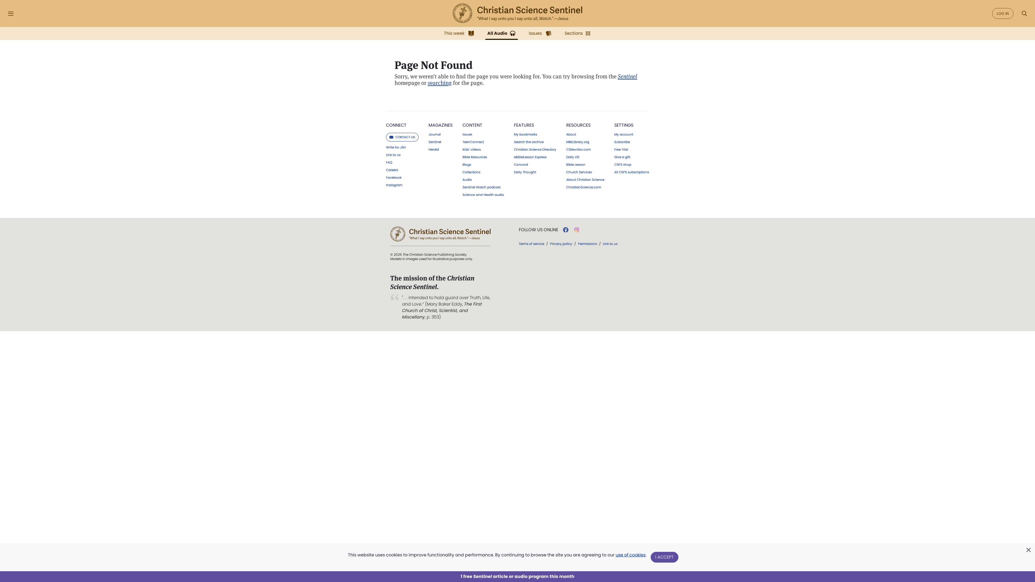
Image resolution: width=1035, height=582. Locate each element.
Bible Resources (475, 157)
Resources (578, 125)
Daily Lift (572, 157)
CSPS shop (622, 164)
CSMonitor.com (578, 149)
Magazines (441, 125)
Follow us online (538, 230)
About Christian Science (585, 179)
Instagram (394, 185)
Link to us (393, 155)
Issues (467, 134)
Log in (1003, 13)
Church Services (579, 172)
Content (472, 125)
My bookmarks (525, 134)
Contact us (405, 137)
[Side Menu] (10, 13)
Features (524, 125)
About (571, 134)
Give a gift (622, 157)
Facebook (394, 177)
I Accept (664, 557)
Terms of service (531, 243)
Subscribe (622, 142)
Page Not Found (433, 65)
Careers (392, 170)
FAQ (389, 162)
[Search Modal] (1024, 13)
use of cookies (631, 555)
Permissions (587, 243)
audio (483, 194)
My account (623, 134)
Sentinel (435, 142)
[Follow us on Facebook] (566, 230)
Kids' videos (472, 149)
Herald (434, 149)
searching (440, 82)
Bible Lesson (575, 164)
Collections (471, 172)
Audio (467, 179)
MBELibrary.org (577, 142)
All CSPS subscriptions (631, 172)
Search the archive (529, 142)
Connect (396, 125)
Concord (521, 164)
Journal (435, 134)
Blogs (467, 164)
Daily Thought (525, 172)
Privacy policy (561, 243)
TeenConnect (473, 142)
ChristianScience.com (583, 187)
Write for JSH (396, 147)
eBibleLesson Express (530, 157)
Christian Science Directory (535, 149)
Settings (623, 125)
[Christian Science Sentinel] (517, 13)
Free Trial (621, 149)
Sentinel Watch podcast (482, 187)
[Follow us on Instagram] (576, 230)
